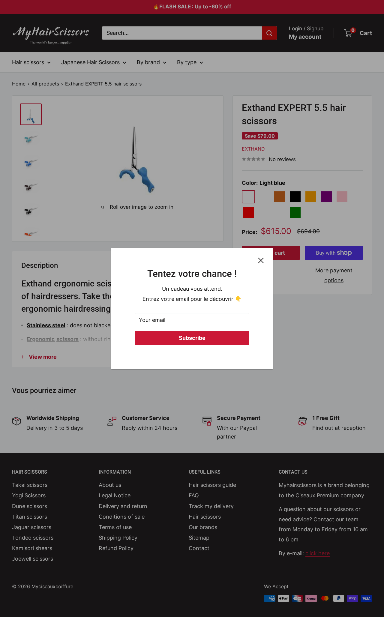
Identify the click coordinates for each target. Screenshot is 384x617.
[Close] (261, 260)
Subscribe (192, 338)
